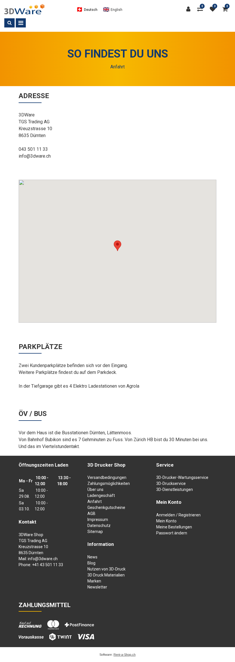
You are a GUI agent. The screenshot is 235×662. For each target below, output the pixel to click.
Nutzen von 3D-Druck (106, 569)
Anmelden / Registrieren (178, 515)
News (92, 557)
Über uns (95, 489)
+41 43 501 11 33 (47, 564)
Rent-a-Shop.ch (124, 654)
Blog (91, 563)
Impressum (97, 519)
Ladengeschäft (101, 495)
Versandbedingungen (106, 477)
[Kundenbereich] (189, 9)
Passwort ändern (171, 533)
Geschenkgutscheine (106, 507)
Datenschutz (99, 525)
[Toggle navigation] (21, 22)
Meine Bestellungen (174, 527)
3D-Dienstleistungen (174, 489)
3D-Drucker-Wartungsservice (182, 477)
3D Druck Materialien (106, 575)
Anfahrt (94, 501)
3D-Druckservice (171, 483)
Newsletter (97, 587)
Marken (94, 581)
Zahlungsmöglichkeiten (108, 483)
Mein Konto (166, 521)
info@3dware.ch (43, 558)
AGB (91, 513)
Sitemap (95, 531)
